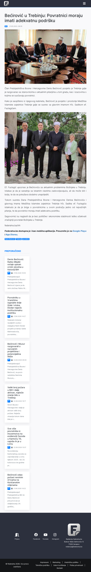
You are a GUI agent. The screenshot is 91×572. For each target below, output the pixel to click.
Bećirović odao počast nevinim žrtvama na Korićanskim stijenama (15, 480)
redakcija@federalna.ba (74, 547)
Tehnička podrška (43, 565)
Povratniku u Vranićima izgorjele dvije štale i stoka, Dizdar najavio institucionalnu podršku (14, 305)
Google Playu (79, 231)
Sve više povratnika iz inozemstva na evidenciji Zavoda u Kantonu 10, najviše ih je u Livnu (16, 436)
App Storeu (11, 234)
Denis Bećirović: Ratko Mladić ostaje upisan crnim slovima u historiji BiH (15, 264)
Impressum (44, 562)
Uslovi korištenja (59, 565)
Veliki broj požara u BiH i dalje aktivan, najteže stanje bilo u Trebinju (16, 392)
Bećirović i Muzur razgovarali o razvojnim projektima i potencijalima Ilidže (16, 350)
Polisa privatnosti (76, 565)
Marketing (57, 562)
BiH (6, 26)
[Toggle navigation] (84, 4)
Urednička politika (71, 562)
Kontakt (60, 568)
